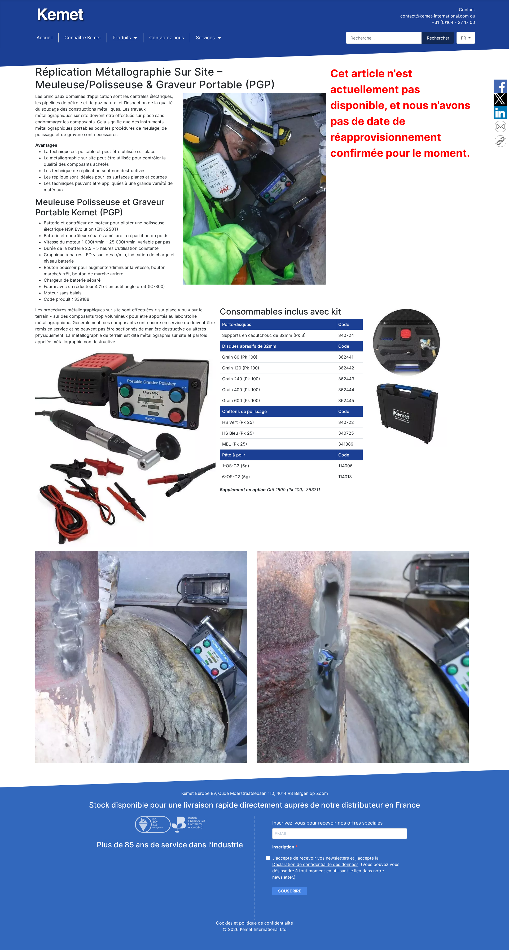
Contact (467, 9)
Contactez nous (166, 37)
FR (464, 38)
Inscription (283, 846)
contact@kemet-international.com (434, 16)
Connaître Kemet (82, 37)
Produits (122, 37)
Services (205, 37)
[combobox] (384, 38)
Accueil (44, 37)
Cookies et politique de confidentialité (254, 923)
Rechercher (438, 38)
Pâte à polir (233, 454)
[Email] (500, 127)
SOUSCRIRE (289, 891)
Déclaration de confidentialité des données (315, 864)
